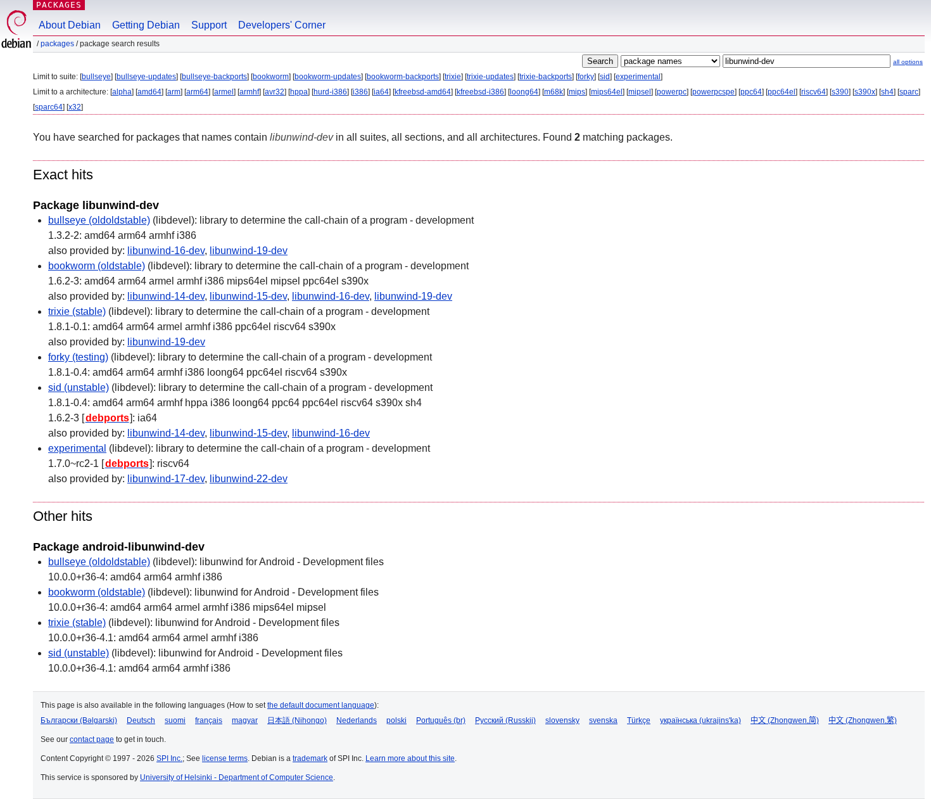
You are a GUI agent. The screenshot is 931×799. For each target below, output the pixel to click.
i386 (360, 91)
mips (577, 91)
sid (605, 76)
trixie (453, 76)
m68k (553, 91)
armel (224, 91)
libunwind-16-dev (166, 250)
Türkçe (638, 720)
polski (396, 720)
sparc (908, 91)
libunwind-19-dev (249, 250)
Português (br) (441, 720)
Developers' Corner (282, 25)
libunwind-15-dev (248, 296)
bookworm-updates (327, 76)
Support (209, 25)
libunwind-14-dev (166, 296)
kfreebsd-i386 (480, 91)
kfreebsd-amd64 (423, 91)
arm (173, 91)
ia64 (381, 91)
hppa (299, 91)
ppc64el (781, 91)
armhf (249, 91)
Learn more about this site (410, 758)
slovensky (562, 720)
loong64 (524, 91)
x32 (74, 107)
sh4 (887, 91)
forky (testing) (78, 357)
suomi (175, 720)
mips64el (607, 91)
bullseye (96, 76)
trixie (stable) (77, 311)
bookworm (271, 76)
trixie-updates (490, 76)
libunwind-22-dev (249, 478)
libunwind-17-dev (166, 478)
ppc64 (751, 91)
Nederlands (356, 720)
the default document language (320, 705)
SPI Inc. (169, 758)
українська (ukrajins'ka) (700, 720)
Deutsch (141, 720)
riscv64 (813, 91)
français (208, 720)
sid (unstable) (78, 387)
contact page (92, 739)
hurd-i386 (330, 91)
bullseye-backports (214, 76)
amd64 (149, 91)
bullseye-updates (146, 76)
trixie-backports (545, 76)
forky (586, 76)
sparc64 (49, 107)
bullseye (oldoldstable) (99, 220)
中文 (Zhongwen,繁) (862, 720)
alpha (122, 91)
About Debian (70, 25)
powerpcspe (713, 91)
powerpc (672, 91)
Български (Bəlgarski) (79, 720)
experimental (638, 76)
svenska (603, 720)
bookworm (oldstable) (96, 265)
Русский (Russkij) (505, 720)
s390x (864, 91)
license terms (225, 758)
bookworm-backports (403, 76)
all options (908, 61)
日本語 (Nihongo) (297, 720)
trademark (310, 758)
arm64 (197, 91)
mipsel (639, 91)
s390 (840, 91)
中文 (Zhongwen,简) (784, 720)
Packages (59, 5)
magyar (245, 720)
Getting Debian (146, 25)
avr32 (274, 91)
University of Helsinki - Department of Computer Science (236, 777)
